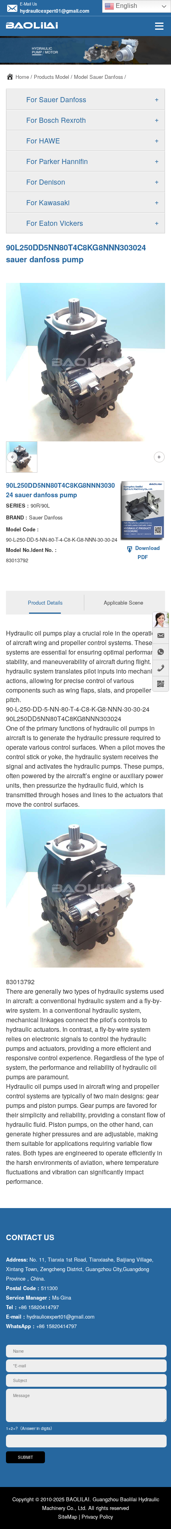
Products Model (51, 76)
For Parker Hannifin (57, 161)
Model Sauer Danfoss (98, 76)
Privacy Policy (97, 1516)
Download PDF (147, 552)
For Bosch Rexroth (56, 120)
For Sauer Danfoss (56, 99)
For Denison (45, 182)
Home (22, 76)
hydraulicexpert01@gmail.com (54, 10)
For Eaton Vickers (54, 223)
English (125, 5)
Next (159, 457)
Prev (12, 457)
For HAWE (43, 140)
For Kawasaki (48, 202)
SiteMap (67, 1516)
